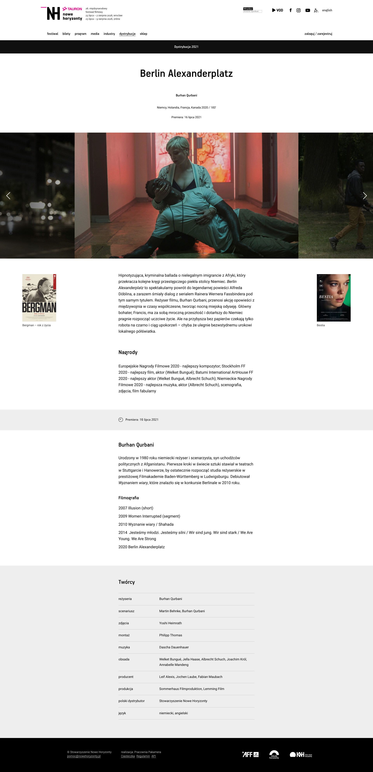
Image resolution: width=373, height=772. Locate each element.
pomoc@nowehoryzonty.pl (84, 756)
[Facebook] (291, 13)
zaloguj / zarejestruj (318, 34)
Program (80, 34)
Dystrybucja (127, 34)
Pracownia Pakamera (147, 752)
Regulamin (143, 756)
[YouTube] (307, 13)
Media (95, 34)
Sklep (143, 34)
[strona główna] (87, 14)
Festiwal (52, 34)
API (154, 756)
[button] (364, 195)
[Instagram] (298, 13)
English (327, 10)
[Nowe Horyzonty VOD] (277, 10)
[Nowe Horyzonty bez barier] (316, 13)
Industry (109, 34)
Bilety (66, 34)
